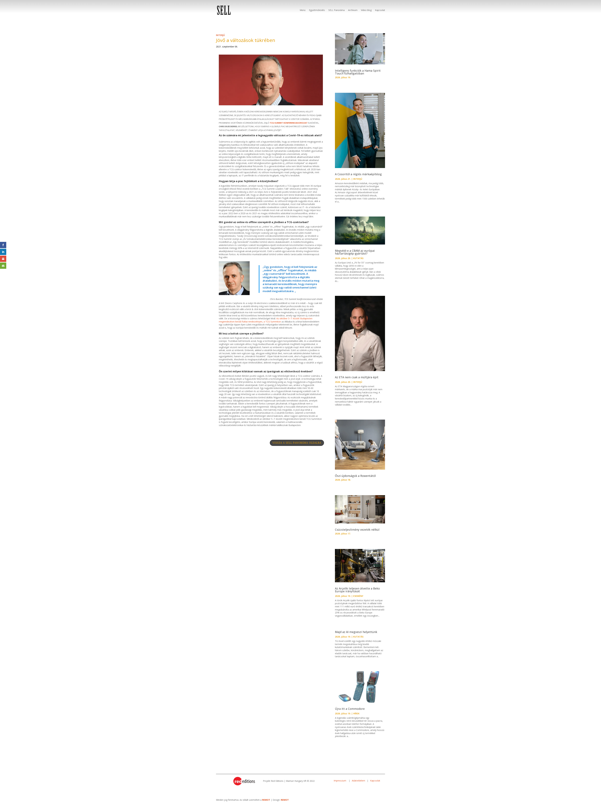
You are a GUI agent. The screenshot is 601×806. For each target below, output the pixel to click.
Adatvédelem (358, 780)
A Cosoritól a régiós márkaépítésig (359, 174)
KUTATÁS (358, 258)
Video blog (366, 10)
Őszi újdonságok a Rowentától (355, 476)
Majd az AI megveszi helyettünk (356, 632)
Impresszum (340, 780)
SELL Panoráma (336, 10)
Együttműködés (317, 10)
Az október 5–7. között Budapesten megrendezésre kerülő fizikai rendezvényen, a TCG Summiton (265, 320)
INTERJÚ (220, 35)
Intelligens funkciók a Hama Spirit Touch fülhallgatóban (358, 72)
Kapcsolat (380, 10)
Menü (303, 10)
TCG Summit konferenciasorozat (289, 122)
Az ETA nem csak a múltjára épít (357, 377)
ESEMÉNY (358, 595)
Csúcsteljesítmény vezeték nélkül (357, 529)
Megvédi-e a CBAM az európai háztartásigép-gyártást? (355, 252)
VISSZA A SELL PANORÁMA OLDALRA (296, 442)
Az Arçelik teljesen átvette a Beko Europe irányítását (357, 590)
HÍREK (356, 713)
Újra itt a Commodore (350, 709)
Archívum (352, 10)
